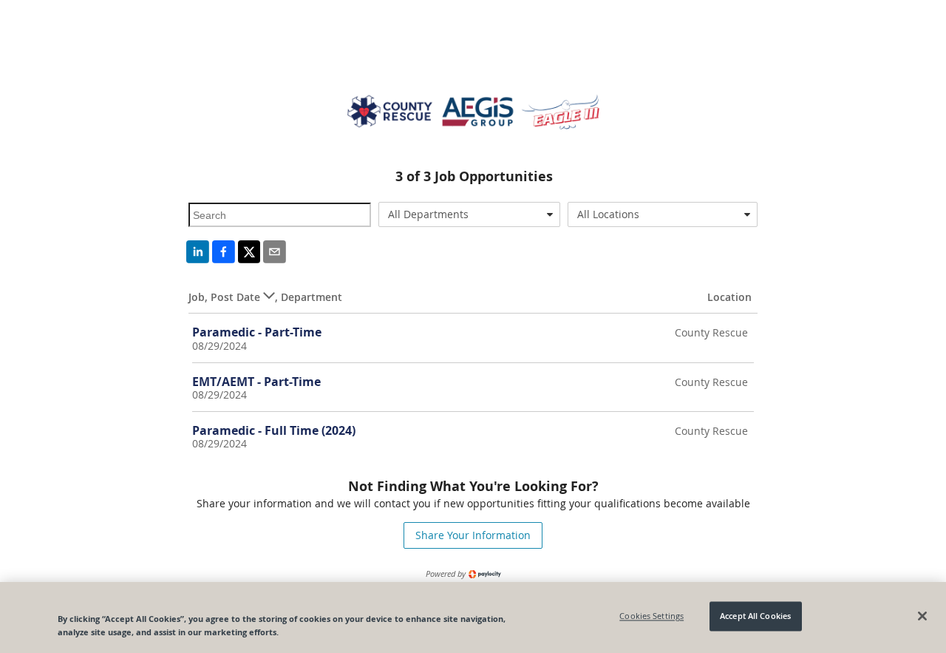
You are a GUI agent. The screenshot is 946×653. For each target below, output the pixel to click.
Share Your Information (473, 535)
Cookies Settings (651, 616)
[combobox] (469, 214)
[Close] (922, 616)
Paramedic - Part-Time (256, 332)
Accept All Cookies (755, 616)
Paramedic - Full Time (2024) (273, 430)
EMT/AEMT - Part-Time (256, 381)
